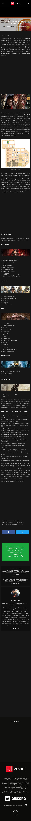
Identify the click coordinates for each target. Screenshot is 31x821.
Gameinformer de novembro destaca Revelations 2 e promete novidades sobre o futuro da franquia (15, 572)
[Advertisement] (15, 74)
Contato (10, 777)
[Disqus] (15, 653)
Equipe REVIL (20, 777)
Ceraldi (8, 26)
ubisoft (9, 524)
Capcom (16, 520)
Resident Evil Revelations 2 (17, 522)
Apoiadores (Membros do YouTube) (16, 778)
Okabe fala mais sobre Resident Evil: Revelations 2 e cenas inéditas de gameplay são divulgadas (15, 581)
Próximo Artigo (15, 577)
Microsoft (5, 522)
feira (21, 520)
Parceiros (9, 779)
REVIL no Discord (22, 779)
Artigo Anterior (15, 568)
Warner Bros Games (17, 524)
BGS (13, 26)
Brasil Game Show (8, 520)
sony (4, 524)
